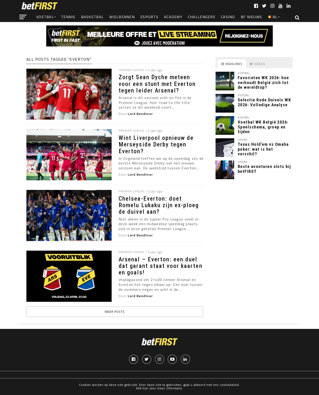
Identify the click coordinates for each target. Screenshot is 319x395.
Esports (149, 17)
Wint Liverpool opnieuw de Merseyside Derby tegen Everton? (156, 144)
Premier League (131, 70)
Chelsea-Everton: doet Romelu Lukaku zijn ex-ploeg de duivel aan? (159, 205)
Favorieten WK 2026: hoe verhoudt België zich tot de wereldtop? (263, 82)
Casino (228, 17)
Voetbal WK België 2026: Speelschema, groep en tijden (263, 127)
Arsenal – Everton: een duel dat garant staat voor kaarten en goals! (160, 266)
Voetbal (45, 17)
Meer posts (115, 311)
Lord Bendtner (140, 113)
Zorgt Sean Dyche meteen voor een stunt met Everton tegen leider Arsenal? (157, 83)
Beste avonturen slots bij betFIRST (264, 169)
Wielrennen (122, 17)
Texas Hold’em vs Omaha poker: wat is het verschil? (263, 149)
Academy (173, 17)
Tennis (68, 17)
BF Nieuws (251, 17)
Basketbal (92, 17)
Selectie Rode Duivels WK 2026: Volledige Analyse (264, 102)
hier (145, 388)
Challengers (201, 17)
